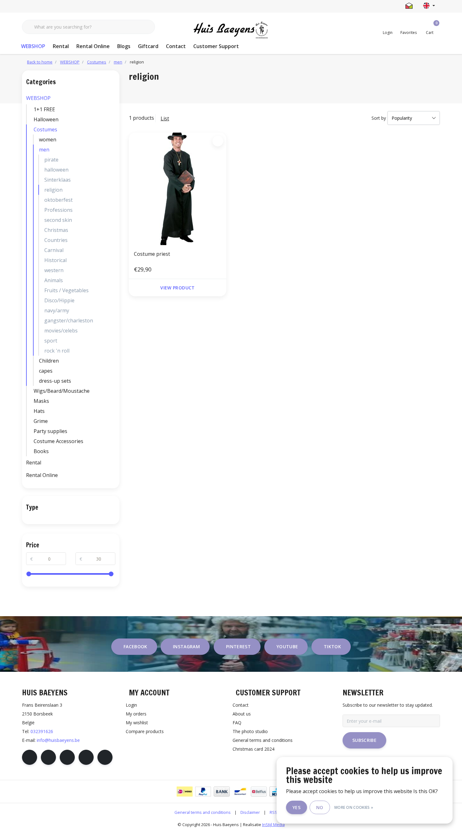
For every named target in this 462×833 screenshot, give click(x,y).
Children (49, 360)
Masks (41, 400)
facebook (135, 646)
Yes (296, 807)
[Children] (113, 360)
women (47, 139)
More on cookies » (353, 807)
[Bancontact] (240, 791)
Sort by (378, 118)
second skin (58, 219)
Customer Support (216, 46)
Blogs (123, 46)
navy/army (56, 310)
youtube (287, 646)
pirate (51, 159)
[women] (113, 139)
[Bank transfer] (222, 791)
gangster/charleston (68, 320)
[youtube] (86, 757)
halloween (56, 169)
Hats (39, 411)
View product (177, 288)
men (44, 149)
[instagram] (48, 757)
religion (53, 189)
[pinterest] (67, 757)
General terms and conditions (202, 812)
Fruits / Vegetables (66, 290)
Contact (176, 46)
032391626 (41, 731)
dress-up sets (55, 380)
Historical (55, 260)
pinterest (238, 646)
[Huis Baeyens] (231, 30)
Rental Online (93, 46)
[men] (113, 149)
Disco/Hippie (59, 300)
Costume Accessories (58, 441)
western (53, 270)
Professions (58, 209)
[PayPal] (203, 791)
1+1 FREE (44, 109)
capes (45, 370)
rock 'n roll (56, 350)
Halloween (46, 119)
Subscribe (364, 740)
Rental (61, 46)
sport (50, 340)
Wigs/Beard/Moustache (62, 390)
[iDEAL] (185, 791)
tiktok (332, 646)
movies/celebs (61, 330)
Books (41, 451)
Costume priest (152, 253)
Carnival (53, 250)
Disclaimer (250, 812)
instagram (186, 646)
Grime (41, 421)
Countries (56, 240)
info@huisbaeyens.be (58, 740)
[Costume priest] (177, 189)
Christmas (56, 230)
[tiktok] (105, 757)
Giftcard (148, 46)
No (319, 807)
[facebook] (29, 757)
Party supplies (50, 431)
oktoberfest (58, 199)
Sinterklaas (57, 179)
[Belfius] (259, 791)
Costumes (45, 129)
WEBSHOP (33, 46)
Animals (53, 280)
